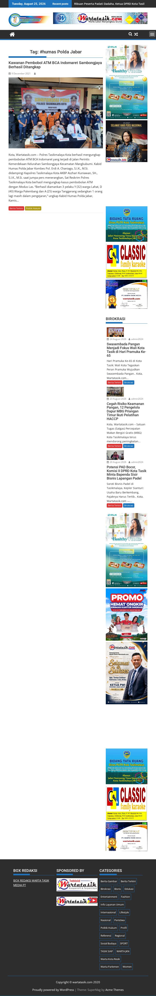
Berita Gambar (109, 881)
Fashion (125, 896)
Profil (124, 927)
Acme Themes (114, 990)
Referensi (106, 935)
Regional (120, 935)
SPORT (124, 943)
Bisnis (117, 889)
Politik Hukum (33, 208)
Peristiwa (119, 920)
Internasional (108, 912)
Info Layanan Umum (112, 904)
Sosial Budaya (108, 943)
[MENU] (152, 34)
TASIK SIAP (107, 951)
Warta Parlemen (110, 966)
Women (127, 966)
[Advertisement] (126, 182)
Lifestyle (124, 912)
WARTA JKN (123, 951)
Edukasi (129, 889)
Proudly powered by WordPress (53, 990)
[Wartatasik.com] (12, 34)
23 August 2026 (117, 398)
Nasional (106, 920)
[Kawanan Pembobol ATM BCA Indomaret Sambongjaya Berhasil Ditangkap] (56, 112)
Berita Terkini (16, 208)
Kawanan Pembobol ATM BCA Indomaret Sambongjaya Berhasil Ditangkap (55, 64)
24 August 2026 (117, 339)
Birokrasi (128, 382)
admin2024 (137, 339)
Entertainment (109, 896)
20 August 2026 (117, 462)
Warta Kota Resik (110, 959)
